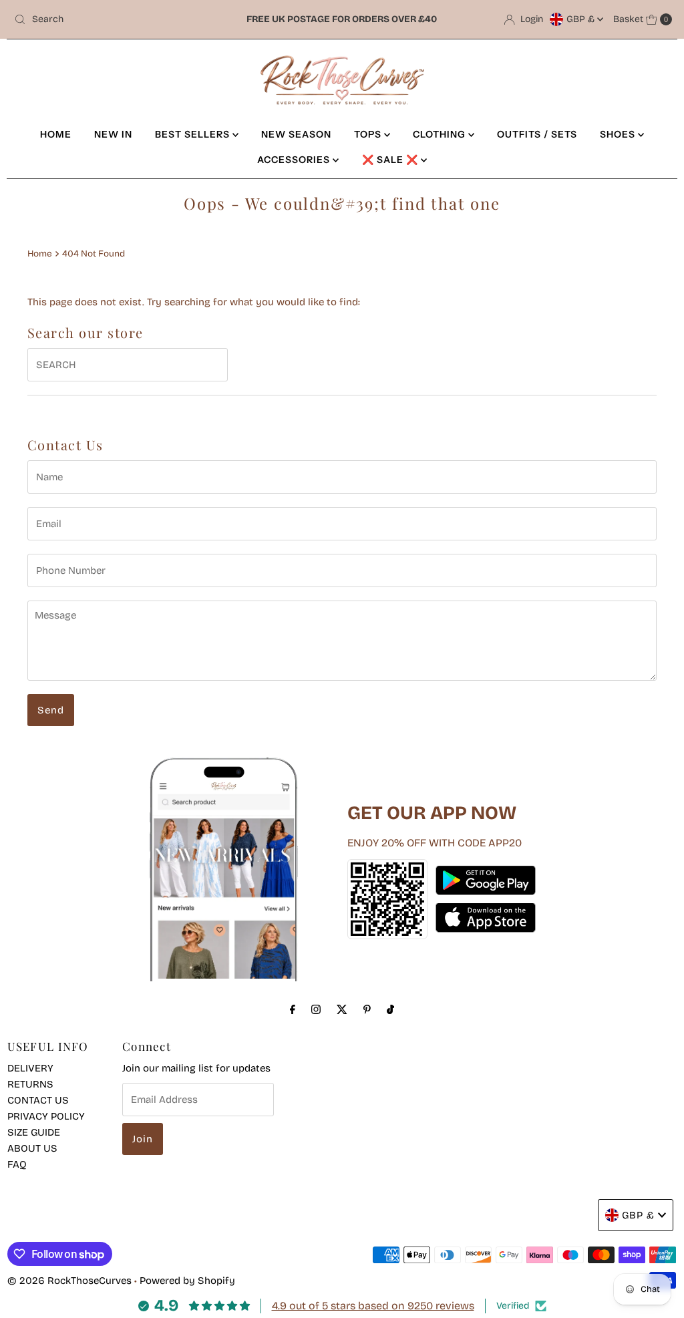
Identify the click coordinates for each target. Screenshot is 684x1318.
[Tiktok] (390, 1009)
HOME (55, 134)
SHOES (619, 134)
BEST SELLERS (193, 134)
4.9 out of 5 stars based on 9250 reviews (373, 1305)
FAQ (17, 1164)
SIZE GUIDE (33, 1132)
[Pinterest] (367, 1009)
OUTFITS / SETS (537, 134)
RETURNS (30, 1084)
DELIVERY (30, 1068)
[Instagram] (316, 1009)
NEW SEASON (296, 134)
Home (39, 253)
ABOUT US (32, 1148)
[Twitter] (342, 1009)
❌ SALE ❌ (391, 160)
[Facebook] (292, 1009)
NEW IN (113, 134)
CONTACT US (38, 1100)
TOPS (369, 134)
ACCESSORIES (295, 160)
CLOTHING (440, 134)
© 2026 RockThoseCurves (69, 1281)
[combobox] (116, 19)
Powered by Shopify (187, 1281)
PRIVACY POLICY (46, 1116)
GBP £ (581, 19)
